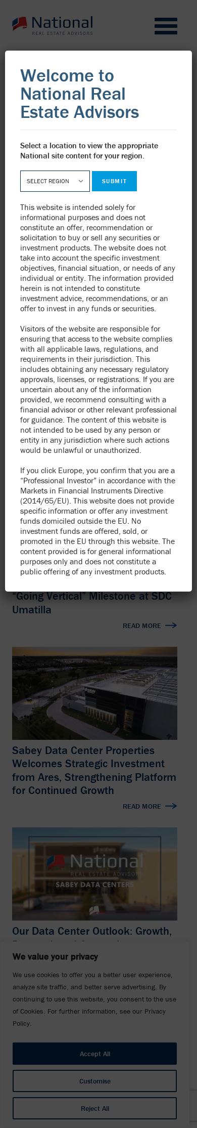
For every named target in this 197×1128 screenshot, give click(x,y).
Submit (114, 181)
